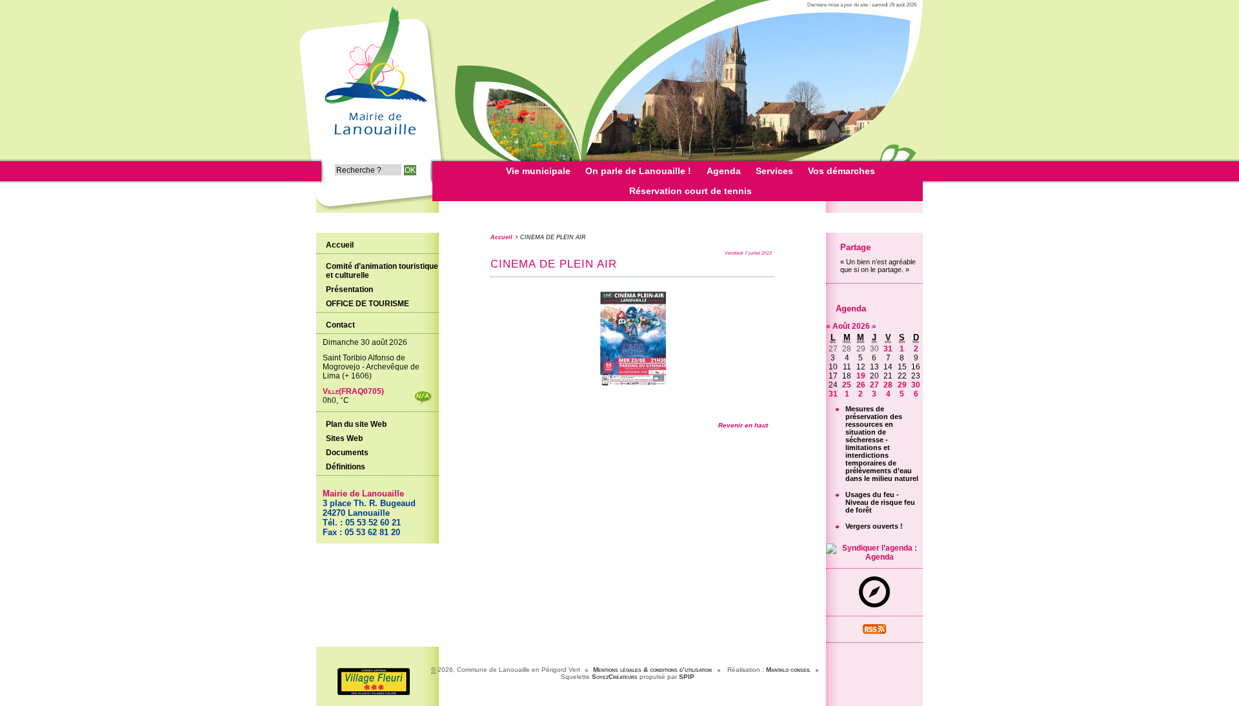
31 (887, 348)
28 (887, 384)
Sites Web (344, 438)
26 (860, 384)
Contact (340, 324)
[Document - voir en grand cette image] (632, 384)
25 (846, 384)
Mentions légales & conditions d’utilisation (652, 669)
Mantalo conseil (788, 669)
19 (860, 375)
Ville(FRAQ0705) (353, 391)
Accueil (501, 237)
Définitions (345, 466)
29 (902, 384)
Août (842, 326)
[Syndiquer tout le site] (874, 631)
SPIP (686, 676)
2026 (862, 326)
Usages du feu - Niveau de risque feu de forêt (880, 502)
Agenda (851, 308)
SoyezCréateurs (615, 676)
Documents (347, 452)
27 (874, 384)
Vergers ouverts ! (874, 526)
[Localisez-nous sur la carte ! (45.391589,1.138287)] (874, 604)
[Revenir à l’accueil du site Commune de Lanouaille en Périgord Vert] (374, 139)
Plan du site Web (356, 424)
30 (915, 384)
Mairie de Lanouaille (363, 493)
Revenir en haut (743, 425)
